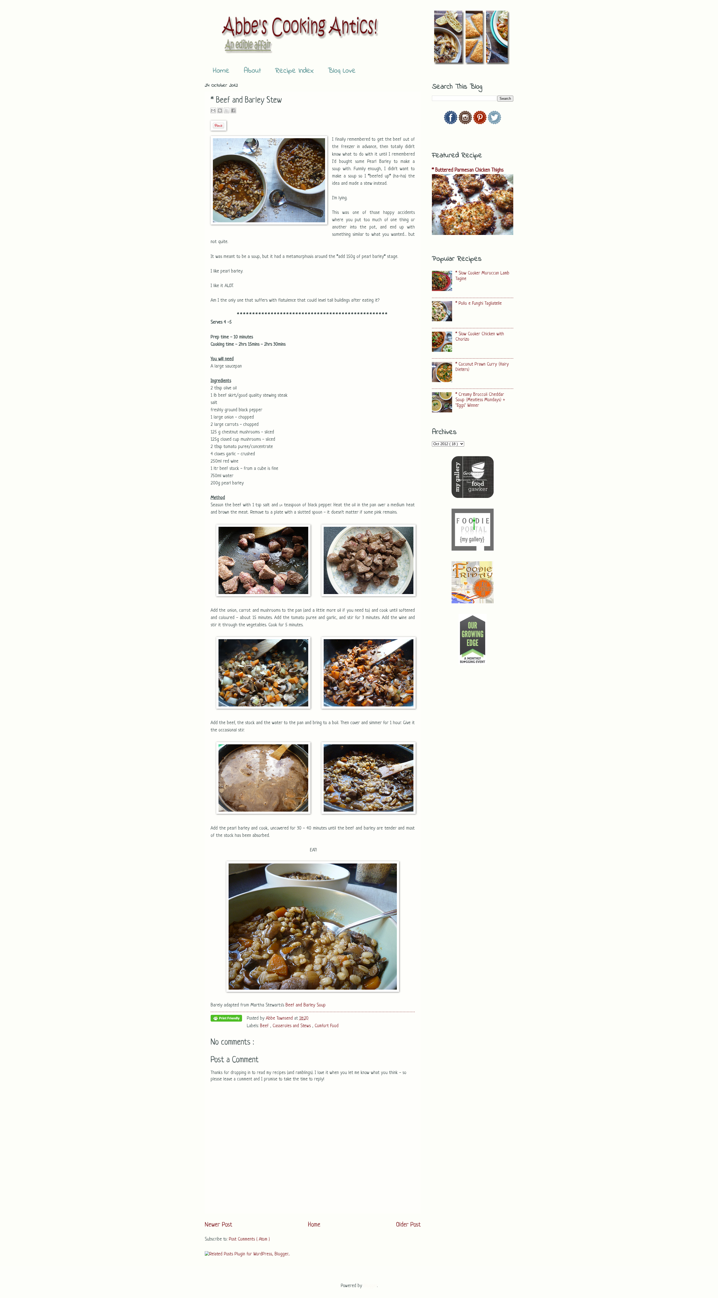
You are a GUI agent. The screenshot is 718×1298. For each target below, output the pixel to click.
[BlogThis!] (220, 110)
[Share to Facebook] (233, 110)
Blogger (370, 1285)
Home (221, 71)
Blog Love (342, 71)
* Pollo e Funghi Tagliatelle (478, 303)
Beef (265, 1026)
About (252, 71)
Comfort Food (327, 1026)
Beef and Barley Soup (306, 1005)
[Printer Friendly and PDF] (226, 1019)
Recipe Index (294, 71)
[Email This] (213, 110)
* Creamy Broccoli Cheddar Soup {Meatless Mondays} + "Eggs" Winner (480, 400)
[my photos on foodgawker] (473, 496)
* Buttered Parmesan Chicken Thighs (468, 170)
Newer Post (218, 1224)
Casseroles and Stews (292, 1026)
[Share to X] (226, 110)
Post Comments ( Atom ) (249, 1239)
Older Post (408, 1224)
